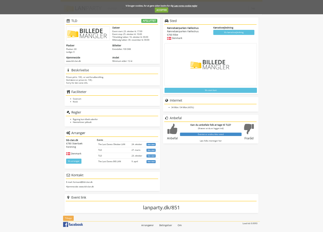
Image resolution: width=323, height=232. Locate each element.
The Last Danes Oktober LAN (111, 144)
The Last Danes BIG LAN (109, 161)
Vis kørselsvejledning (234, 32)
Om (180, 225)
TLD (100, 150)
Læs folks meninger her (211, 140)
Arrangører (147, 225)
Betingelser (165, 225)
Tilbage (68, 218)
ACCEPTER (161, 9)
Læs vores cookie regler (185, 5)
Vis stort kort (211, 90)
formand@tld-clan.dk (83, 182)
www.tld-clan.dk (73, 61)
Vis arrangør (74, 161)
